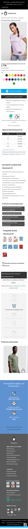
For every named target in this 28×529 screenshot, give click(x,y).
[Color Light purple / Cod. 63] (9, 79)
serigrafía (21, 195)
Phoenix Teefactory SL (18, 520)
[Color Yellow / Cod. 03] (9, 75)
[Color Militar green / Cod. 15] (24, 79)
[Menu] (2, 13)
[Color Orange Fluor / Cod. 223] (15, 75)
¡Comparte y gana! (12, 515)
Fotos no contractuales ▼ (14, 125)
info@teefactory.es (16, 285)
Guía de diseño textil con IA (13, 459)
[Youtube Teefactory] (8, 509)
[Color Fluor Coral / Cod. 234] (18, 75)
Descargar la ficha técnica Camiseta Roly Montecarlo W (13, 264)
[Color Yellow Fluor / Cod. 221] (12, 75)
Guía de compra (10, 448)
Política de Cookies (11, 473)
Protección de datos (11, 471)
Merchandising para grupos (12, 213)
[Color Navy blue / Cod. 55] (12, 79)
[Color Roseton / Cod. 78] (6, 79)
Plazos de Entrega (11, 451)
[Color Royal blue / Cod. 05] (15, 79)
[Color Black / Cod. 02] (6, 75)
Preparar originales (11, 457)
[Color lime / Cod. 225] (21, 79)
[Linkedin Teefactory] (8, 512)
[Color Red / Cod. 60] (21, 75)
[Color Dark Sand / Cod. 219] (24, 75)
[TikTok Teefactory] (12, 512)
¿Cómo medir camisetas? (8, 149)
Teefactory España (6, 520)
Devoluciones (10, 453)
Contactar (5, 7)
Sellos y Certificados (11, 461)
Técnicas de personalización (13, 455)
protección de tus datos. (14, 429)
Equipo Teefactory (11, 492)
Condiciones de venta (12, 475)
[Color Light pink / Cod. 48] (3, 79)
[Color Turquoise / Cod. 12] (18, 79)
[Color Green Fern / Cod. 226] (14, 83)
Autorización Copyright (12, 464)
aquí (14, 419)
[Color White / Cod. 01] (3, 75)
